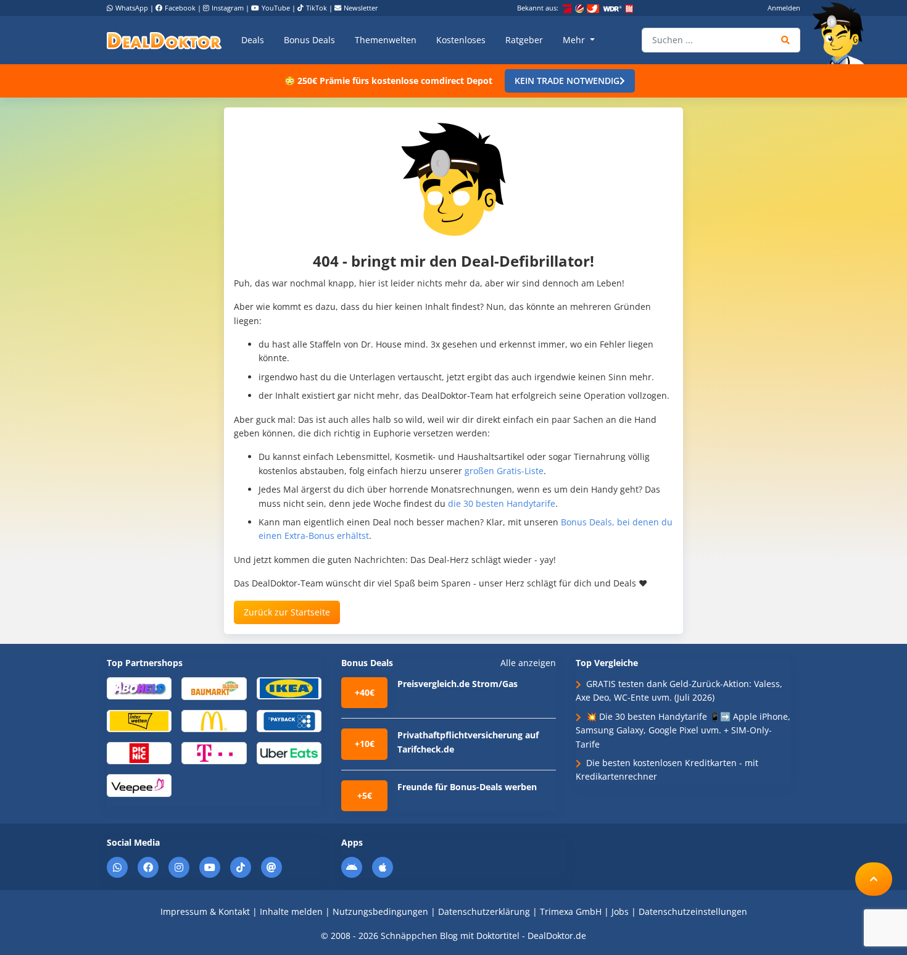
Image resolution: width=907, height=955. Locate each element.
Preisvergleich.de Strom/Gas (457, 684)
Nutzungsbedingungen (380, 911)
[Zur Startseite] (842, 33)
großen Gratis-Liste (504, 471)
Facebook (180, 7)
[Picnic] (139, 752)
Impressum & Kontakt (205, 911)
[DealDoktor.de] (164, 40)
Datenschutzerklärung (484, 911)
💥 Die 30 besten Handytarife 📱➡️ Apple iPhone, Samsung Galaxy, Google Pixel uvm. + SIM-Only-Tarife (683, 730)
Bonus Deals (309, 40)
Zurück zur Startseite (287, 612)
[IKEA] (289, 687)
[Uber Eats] (289, 752)
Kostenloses (461, 40)
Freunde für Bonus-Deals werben (467, 787)
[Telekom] (213, 752)
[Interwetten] (139, 720)
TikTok (316, 7)
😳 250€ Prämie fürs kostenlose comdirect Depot (388, 80)
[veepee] (139, 785)
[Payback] (289, 720)
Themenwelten (385, 40)
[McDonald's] (213, 720)
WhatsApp (131, 7)
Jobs (620, 911)
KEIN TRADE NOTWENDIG (567, 80)
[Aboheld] (139, 687)
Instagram (228, 7)
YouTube (276, 7)
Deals (252, 40)
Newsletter (361, 7)
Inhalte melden (291, 911)
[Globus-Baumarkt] (213, 687)
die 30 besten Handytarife (501, 503)
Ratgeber (524, 40)
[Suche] (785, 40)
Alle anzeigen (528, 663)
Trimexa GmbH (571, 911)
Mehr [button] (575, 40)
